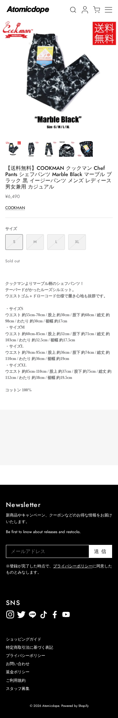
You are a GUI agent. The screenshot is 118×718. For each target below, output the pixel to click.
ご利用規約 (16, 680)
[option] (59, 78)
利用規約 (77, 613)
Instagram (10, 613)
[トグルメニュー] (111, 9)
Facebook (66, 613)
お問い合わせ (18, 664)
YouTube (54, 613)
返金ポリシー (88, 613)
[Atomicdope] (28, 9)
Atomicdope (50, 705)
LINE (43, 613)
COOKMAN (15, 208)
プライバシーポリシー (72, 566)
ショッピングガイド (23, 639)
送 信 (100, 551)
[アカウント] (84, 10)
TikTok (32, 613)
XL (77, 242)
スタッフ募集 (18, 689)
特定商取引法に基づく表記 (29, 647)
